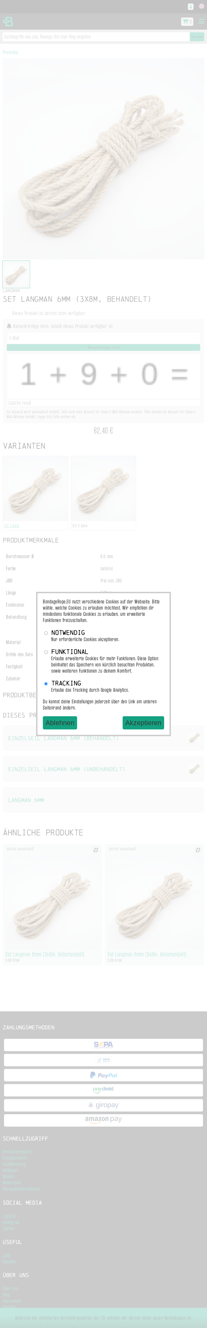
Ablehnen (60, 722)
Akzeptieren (143, 722)
